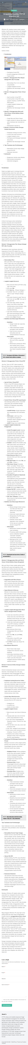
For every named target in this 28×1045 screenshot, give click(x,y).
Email (3, 972)
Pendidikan (14, 10)
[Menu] (25, 2)
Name (3, 966)
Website (4, 978)
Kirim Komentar (7, 1005)
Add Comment (5, 984)
